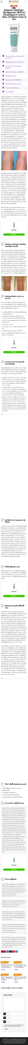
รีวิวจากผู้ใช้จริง (10, 91)
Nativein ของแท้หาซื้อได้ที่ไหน (14, 80)
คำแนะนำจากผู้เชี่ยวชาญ (12, 88)
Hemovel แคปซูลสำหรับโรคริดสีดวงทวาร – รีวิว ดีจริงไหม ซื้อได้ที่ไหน (7, 966)
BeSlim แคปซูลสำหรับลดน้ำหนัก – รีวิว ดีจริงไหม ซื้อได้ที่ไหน (7, 978)
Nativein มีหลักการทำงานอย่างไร (14, 62)
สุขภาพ (14, 7)
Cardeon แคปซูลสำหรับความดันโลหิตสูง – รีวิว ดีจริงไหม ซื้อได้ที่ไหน (20, 966)
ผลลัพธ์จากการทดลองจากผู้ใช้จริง (15, 72)
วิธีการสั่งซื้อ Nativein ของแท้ (13, 84)
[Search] (26, 2)
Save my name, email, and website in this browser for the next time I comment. (13, 1025)
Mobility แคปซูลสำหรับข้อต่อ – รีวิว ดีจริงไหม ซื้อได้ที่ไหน (20, 978)
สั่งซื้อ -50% (14, 234)
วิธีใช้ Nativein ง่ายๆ (11, 76)
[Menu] (1, 2)
